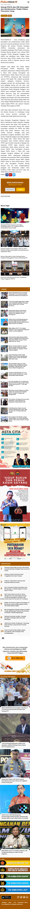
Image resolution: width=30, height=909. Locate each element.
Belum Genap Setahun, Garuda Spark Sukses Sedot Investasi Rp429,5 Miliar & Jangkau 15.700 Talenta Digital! (18, 348)
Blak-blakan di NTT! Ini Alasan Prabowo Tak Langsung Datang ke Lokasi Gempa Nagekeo (19, 329)
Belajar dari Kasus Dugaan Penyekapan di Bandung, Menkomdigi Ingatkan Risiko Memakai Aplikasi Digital (16, 604)
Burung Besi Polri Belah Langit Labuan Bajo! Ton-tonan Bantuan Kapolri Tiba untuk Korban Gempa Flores (19, 419)
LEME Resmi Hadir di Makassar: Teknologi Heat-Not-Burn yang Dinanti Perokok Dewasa (16, 624)
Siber (10, 902)
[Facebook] (7, 174)
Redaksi (4, 902)
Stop (10, 15)
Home (2, 4)
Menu (28, 2)
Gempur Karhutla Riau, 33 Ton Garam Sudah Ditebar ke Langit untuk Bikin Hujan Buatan (18, 374)
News (5, 4)
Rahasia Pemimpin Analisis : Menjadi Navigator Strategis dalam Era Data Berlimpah (15, 618)
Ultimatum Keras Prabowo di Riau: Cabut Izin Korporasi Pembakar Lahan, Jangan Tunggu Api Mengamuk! (19, 392)
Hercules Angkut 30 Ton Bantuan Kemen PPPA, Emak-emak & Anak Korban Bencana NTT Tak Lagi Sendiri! (19, 383)
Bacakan (4, 15)
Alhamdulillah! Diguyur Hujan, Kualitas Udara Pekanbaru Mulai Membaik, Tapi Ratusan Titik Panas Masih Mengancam (18, 366)
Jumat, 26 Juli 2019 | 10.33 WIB (7, 13)
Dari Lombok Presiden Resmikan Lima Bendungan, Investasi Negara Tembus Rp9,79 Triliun (15, 589)
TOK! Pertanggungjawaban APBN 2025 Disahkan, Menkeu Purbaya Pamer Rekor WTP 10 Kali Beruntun (19, 303)
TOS (14, 902)
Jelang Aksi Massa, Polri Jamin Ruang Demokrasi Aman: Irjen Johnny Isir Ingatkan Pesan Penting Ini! (17, 312)
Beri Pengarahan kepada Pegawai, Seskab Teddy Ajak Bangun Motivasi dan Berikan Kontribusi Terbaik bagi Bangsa (17, 611)
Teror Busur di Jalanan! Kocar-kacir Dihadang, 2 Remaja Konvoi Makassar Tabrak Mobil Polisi (19, 400)
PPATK (9, 4)
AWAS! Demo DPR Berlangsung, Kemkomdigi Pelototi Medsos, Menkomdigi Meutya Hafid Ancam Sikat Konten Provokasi (19, 321)
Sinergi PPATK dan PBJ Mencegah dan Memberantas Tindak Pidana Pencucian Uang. (15, 9)
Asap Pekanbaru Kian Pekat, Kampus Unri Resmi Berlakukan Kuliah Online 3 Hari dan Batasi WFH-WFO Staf (18, 357)
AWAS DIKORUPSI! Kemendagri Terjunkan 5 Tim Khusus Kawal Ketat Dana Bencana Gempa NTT (18, 294)
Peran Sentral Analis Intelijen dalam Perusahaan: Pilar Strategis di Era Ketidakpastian (14, 631)
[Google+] (10, 174)
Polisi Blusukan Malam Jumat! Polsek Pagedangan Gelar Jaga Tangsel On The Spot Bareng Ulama (18, 410)
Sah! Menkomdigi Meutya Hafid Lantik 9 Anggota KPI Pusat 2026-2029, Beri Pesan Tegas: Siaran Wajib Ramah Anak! (19, 339)
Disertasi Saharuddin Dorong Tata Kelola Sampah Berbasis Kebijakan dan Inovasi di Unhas (16, 569)
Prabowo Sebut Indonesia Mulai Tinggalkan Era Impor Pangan (13, 575)
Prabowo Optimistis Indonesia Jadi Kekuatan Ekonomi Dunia (14, 581)
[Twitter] (13, 174)
